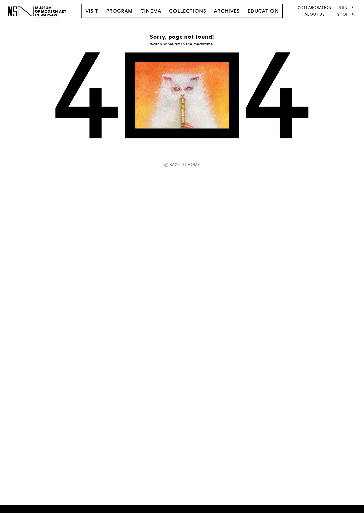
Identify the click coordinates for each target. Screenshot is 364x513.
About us (315, 14)
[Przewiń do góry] (351, 508)
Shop (342, 14)
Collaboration (315, 7)
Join (343, 7)
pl (353, 7)
